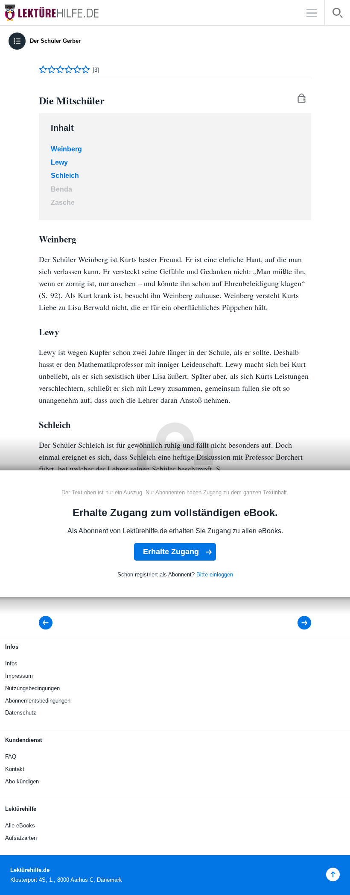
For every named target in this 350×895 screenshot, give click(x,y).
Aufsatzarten (21, 838)
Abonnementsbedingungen (37, 700)
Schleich (65, 175)
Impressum (19, 676)
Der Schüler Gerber (55, 41)
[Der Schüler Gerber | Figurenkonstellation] (298, 623)
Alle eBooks (20, 825)
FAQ (10, 756)
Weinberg (66, 149)
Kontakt (14, 769)
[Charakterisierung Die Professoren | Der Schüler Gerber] (48, 623)
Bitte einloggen (214, 574)
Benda (61, 189)
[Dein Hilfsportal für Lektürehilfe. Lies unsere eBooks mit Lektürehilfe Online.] (60, 12)
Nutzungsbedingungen (32, 688)
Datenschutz (20, 712)
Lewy (59, 162)
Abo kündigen (22, 781)
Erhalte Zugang (171, 551)
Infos (11, 663)
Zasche (63, 202)
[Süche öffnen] (337, 14)
